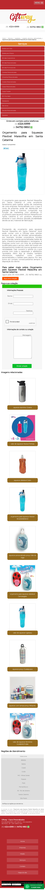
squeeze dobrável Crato (22, 480)
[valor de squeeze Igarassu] (22, 616)
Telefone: (29, 311)
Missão (22, 854)
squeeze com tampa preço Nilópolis (22, 706)
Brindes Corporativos (8, 58)
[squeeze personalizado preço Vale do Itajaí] (22, 538)
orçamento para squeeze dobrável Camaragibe (22, 595)
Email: (10, 303)
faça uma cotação (10, 279)
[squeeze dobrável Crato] (22, 463)
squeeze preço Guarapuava (22, 669)
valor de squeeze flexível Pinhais (22, 444)
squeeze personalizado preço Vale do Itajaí (22, 556)
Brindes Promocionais (8, 67)
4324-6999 (14, 27)
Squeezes (5, 115)
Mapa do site (22, 872)
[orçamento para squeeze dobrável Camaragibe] (22, 577)
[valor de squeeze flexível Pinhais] (22, 427)
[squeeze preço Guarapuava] (22, 652)
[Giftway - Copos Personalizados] (22, 16)
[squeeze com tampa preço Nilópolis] (22, 689)
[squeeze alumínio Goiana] (22, 391)
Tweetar (6, 148)
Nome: (10, 296)
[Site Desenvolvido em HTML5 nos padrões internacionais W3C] (16, 884)
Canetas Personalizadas (9, 72)
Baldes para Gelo (7, 48)
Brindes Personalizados (9, 63)
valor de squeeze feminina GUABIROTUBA (22, 743)
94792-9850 (35, 27)
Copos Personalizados (8, 86)
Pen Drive (5, 105)
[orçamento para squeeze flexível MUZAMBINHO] (22, 500)
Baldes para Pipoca (8, 53)
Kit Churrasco (6, 96)
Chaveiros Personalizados (9, 77)
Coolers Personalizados (9, 82)
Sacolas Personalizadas (9, 110)
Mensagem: (27, 335)
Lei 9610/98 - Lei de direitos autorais (30, 813)
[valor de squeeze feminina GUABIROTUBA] (22, 725)
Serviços (22, 44)
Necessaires (5, 101)
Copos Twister (6, 91)
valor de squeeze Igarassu (22, 633)
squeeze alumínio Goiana (22, 407)
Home (22, 841)
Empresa (22, 847)
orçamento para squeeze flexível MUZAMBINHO (22, 518)
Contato (22, 866)
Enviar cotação (22, 366)
